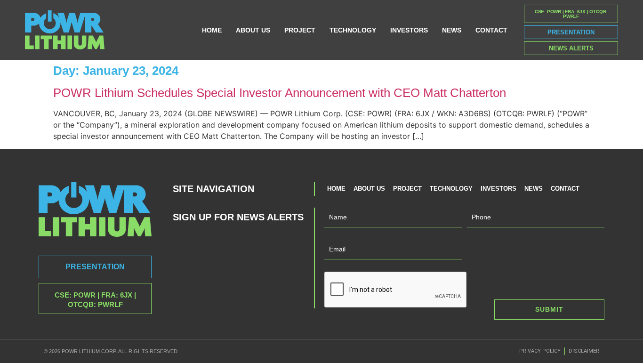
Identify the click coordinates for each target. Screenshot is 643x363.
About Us (253, 30)
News (451, 30)
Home (212, 30)
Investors (409, 30)
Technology (353, 30)
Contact (491, 30)
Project (299, 30)
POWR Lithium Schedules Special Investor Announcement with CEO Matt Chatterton (279, 93)
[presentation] (395, 290)
